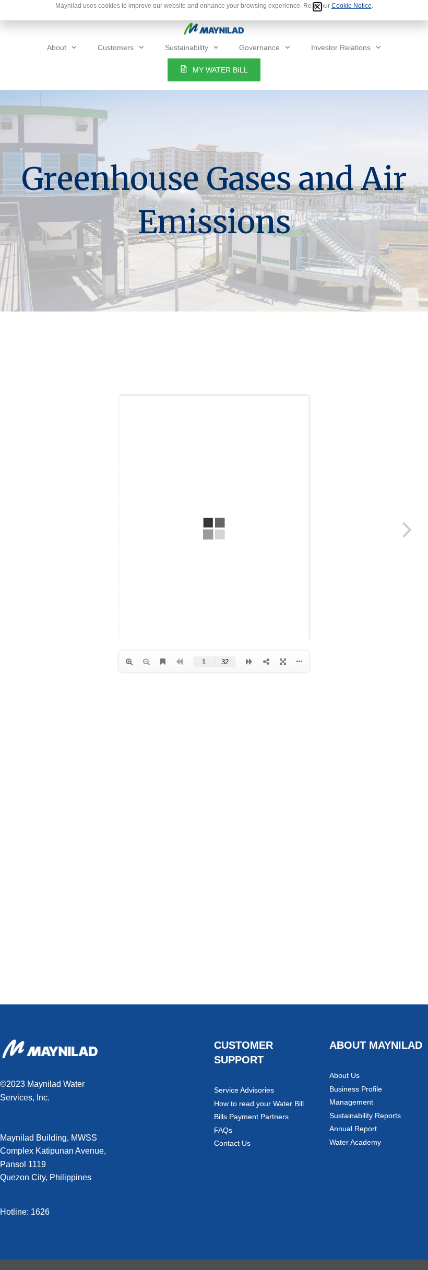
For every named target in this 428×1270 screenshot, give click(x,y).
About (56, 47)
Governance (259, 47)
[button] (317, 6)
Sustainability (186, 47)
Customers (116, 47)
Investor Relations (341, 47)
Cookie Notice (351, 5)
